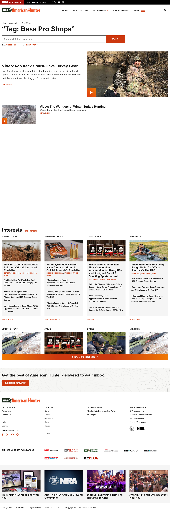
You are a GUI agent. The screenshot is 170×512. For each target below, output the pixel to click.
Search (115, 39)
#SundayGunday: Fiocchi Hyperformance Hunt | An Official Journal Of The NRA (63, 267)
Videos (47, 433)
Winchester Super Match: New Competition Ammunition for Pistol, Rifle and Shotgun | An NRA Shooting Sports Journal (105, 270)
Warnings (48, 508)
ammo (102, 279)
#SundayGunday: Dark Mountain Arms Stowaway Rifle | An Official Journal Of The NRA (63, 294)
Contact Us (6, 414)
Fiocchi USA (58, 273)
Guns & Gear (99, 10)
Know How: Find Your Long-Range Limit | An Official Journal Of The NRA (148, 267)
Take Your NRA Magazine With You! (20, 496)
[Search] (165, 10)
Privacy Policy (7, 508)
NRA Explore (92, 414)
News (65, 10)
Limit (154, 274)
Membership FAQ (136, 418)
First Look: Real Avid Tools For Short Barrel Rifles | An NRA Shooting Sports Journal (20, 283)
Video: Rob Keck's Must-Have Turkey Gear (40, 66)
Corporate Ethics (35, 508)
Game (9, 84)
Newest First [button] (30, 45)
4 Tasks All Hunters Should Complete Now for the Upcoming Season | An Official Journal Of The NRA (147, 299)
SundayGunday (120, 10)
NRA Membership (136, 411)
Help (4, 422)
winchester (94, 279)
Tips (46, 429)
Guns (46, 422)
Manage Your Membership (140, 422)
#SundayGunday (53, 236)
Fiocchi (49, 273)
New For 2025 (9, 236)
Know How (135, 274)
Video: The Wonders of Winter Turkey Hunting (73, 106)
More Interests (30, 231)
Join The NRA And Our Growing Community (63, 496)
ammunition (111, 279)
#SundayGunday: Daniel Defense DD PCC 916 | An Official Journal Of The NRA (62, 306)
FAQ (3, 418)
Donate (43, 2)
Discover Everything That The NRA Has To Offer (105, 496)
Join (28, 2)
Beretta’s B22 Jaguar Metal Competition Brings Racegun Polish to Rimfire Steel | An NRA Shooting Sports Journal (20, 295)
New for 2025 (7, 319)
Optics (90, 328)
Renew (35, 2)
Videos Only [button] (11, 45)
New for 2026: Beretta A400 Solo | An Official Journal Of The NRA (21, 267)
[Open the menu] (142, 10)
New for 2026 (80, 10)
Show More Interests (99, 356)
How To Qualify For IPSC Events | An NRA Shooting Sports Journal (147, 280)
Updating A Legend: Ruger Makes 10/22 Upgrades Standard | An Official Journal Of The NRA (21, 309)
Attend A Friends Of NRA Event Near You (148, 496)
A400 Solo (24, 273)
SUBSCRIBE (15, 383)
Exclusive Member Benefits (140, 414)
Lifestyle (134, 328)
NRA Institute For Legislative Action (101, 411)
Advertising (6, 411)
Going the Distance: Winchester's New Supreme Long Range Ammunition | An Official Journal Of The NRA (105, 287)
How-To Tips (136, 236)
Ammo (47, 328)
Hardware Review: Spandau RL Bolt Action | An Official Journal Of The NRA (106, 309)
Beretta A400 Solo (12, 273)
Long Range (146, 274)
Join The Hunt (10, 328)
